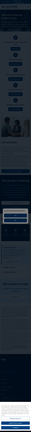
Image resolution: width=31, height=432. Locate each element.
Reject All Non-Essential (15, 423)
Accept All (15, 427)
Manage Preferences (15, 418)
